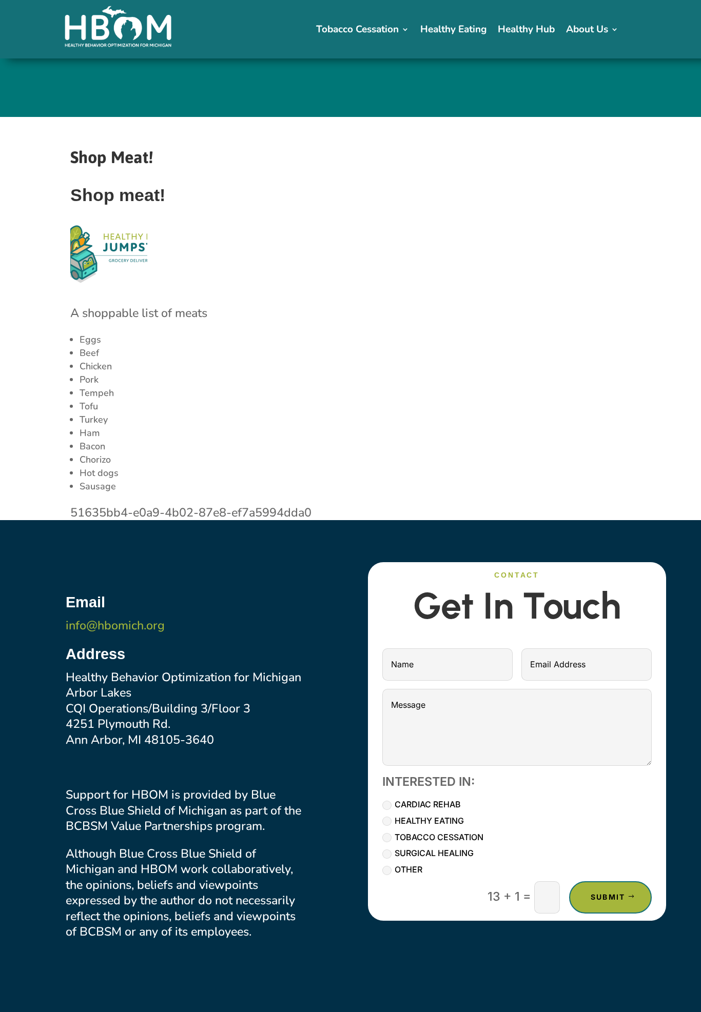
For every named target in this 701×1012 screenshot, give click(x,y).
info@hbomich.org (115, 625)
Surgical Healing (434, 853)
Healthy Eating (453, 31)
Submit (608, 896)
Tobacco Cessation (357, 31)
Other (408, 869)
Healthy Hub (526, 31)
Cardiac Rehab (428, 804)
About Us (587, 31)
